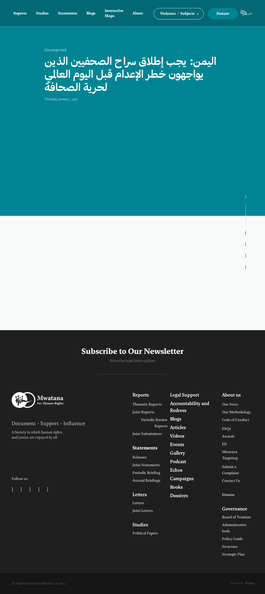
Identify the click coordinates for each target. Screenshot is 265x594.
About (137, 13)
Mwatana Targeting (230, 455)
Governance (234, 509)
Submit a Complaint (230, 470)
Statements (67, 13)
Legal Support (184, 395)
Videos (177, 436)
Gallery (177, 453)
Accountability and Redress (189, 407)
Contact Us (231, 481)
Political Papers (145, 533)
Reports (20, 13)
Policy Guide (232, 539)
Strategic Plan (233, 555)
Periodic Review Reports (154, 423)
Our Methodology (236, 412)
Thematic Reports (146, 405)
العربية (248, 13)
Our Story (230, 405)
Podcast (178, 462)
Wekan (250, 583)
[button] (179, 13)
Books (176, 487)
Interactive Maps (114, 13)
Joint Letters (142, 511)
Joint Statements (146, 465)
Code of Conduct (235, 420)
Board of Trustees (236, 517)
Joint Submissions (147, 434)
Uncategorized (55, 50)
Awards (228, 437)
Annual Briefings (146, 481)
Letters (139, 495)
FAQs (226, 429)
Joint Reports (143, 412)
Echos (176, 470)
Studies (42, 13)
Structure (230, 547)
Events (177, 445)
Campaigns (182, 479)
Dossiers (179, 496)
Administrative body (234, 528)
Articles (178, 428)
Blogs (90, 13)
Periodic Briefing (146, 473)
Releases (139, 458)
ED (224, 444)
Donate (223, 14)
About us (231, 395)
